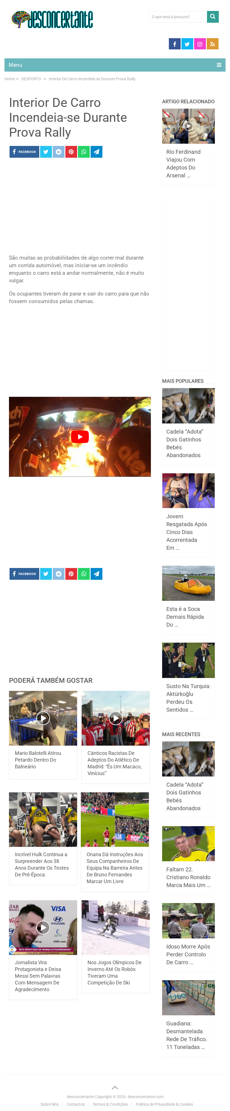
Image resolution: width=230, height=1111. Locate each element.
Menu (15, 65)
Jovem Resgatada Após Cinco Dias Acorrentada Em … (186, 532)
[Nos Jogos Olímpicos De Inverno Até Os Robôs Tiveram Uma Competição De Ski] (116, 927)
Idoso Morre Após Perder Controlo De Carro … (188, 954)
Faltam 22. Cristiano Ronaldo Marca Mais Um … (188, 877)
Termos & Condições (110, 1104)
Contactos (75, 1104)
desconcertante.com (146, 1096)
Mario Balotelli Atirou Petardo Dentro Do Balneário (38, 759)
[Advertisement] (80, 207)
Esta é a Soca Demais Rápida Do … (185, 617)
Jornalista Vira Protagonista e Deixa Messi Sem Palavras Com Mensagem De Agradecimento (38, 975)
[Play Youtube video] (80, 437)
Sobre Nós (50, 1104)
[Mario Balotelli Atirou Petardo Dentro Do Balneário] (43, 718)
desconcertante (80, 1096)
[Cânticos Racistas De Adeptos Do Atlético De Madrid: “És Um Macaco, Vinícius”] (116, 718)
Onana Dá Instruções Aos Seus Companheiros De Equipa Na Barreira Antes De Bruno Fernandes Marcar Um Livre (115, 867)
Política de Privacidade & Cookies (164, 1104)
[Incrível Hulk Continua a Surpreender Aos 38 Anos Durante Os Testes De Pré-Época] (43, 819)
